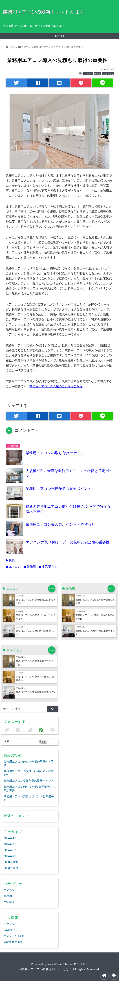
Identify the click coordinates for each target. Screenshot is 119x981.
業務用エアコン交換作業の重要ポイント (58, 489)
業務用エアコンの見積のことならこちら (55, 386)
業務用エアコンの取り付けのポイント (57, 453)
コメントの (14, 936)
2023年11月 (11, 867)
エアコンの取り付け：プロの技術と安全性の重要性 (68, 542)
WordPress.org (13, 941)
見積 (10, 560)
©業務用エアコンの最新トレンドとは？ (46, 969)
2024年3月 (10, 844)
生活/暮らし (108, 73)
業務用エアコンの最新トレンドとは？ (43, 11)
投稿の (11, 930)
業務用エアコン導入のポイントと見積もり (60, 524)
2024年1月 (10, 856)
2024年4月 (10, 838)
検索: (7, 741)
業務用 (97, 73)
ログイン (9, 924)
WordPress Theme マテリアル (68, 964)
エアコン (88, 73)
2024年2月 (10, 850)
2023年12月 (11, 862)
